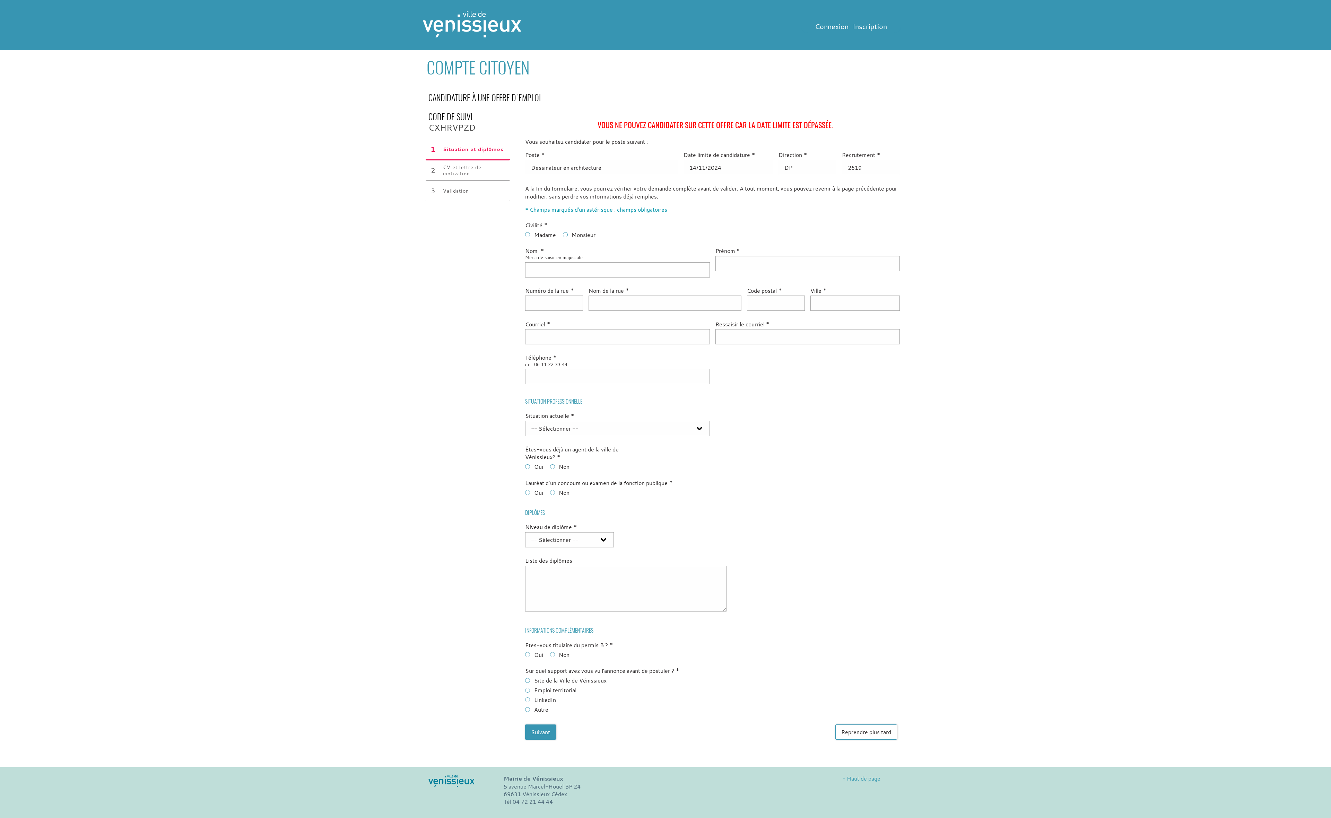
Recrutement (861, 155)
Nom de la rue (609, 290)
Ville (818, 290)
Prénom (727, 251)
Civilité (536, 225)
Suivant (540, 732)
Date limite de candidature (719, 155)
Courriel (537, 324)
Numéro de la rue (549, 290)
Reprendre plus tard (866, 732)
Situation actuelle (549, 416)
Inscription (870, 26)
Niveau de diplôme (551, 527)
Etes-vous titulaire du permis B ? (569, 645)
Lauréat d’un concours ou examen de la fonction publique (598, 483)
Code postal (764, 290)
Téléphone (540, 357)
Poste (535, 155)
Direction (792, 155)
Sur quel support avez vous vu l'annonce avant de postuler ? (602, 671)
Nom (534, 251)
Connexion (832, 26)
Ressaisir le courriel (742, 324)
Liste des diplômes (548, 560)
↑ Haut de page (861, 778)
